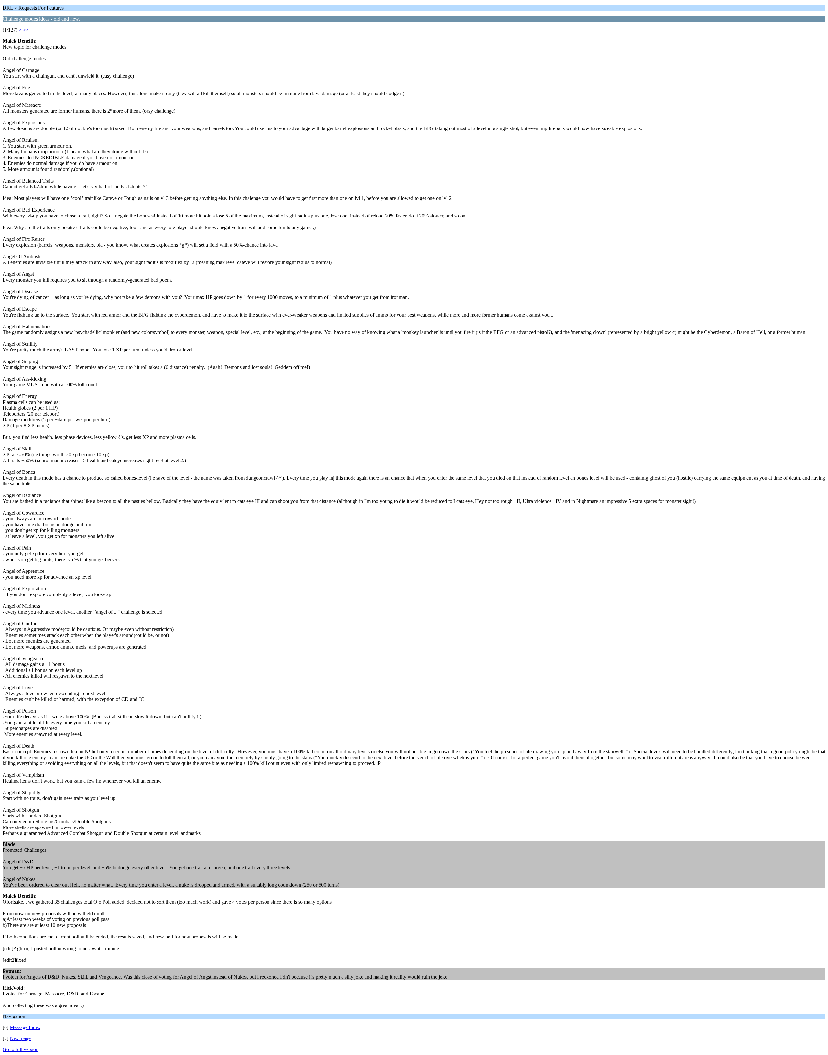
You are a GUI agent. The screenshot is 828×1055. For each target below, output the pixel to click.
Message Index (25, 1027)
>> (26, 30)
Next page (20, 1038)
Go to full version (20, 1049)
